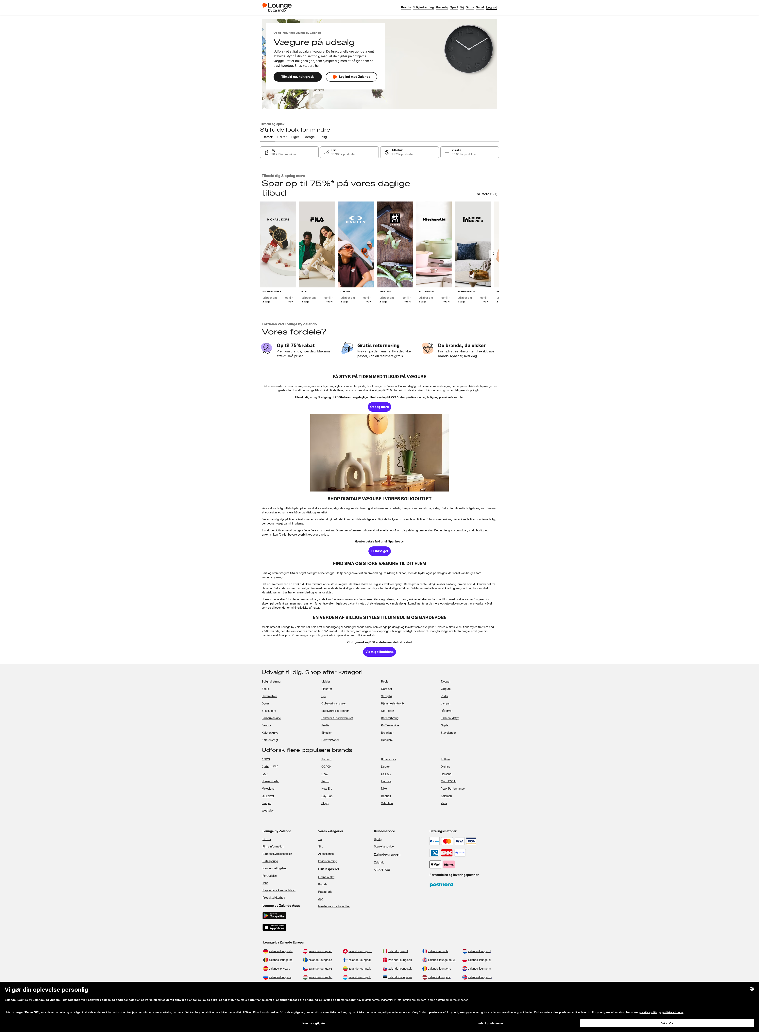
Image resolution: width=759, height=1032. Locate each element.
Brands (322, 884)
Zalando (379, 862)
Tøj (320, 839)
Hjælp (377, 839)
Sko (320, 846)
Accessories (326, 854)
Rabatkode (325, 892)
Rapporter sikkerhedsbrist (278, 890)
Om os (266, 839)
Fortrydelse (269, 876)
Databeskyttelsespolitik (277, 854)
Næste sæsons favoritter (334, 906)
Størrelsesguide (384, 846)
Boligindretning (327, 861)
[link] (491, 7)
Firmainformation (273, 846)
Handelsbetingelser (274, 868)
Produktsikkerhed (273, 897)
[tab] (267, 137)
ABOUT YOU (382, 870)
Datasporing (270, 861)
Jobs (265, 883)
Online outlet (326, 877)
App (320, 899)
